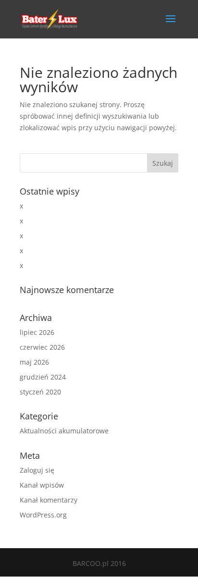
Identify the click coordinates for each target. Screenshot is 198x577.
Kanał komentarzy (48, 499)
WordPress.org (43, 514)
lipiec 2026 (37, 332)
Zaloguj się (37, 470)
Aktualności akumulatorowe (64, 430)
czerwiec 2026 (42, 347)
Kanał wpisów (42, 485)
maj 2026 (34, 362)
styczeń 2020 (40, 391)
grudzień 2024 (43, 376)
